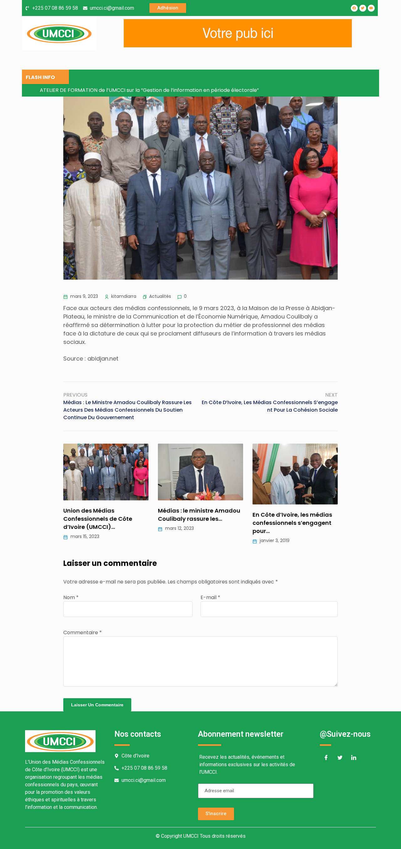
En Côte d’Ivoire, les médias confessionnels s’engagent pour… (223, 523)
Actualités (160, 296)
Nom (71, 597)
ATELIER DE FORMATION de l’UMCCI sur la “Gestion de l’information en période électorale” (149, 90)
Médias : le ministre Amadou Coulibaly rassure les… (130, 515)
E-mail (210, 597)
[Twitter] (340, 758)
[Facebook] (326, 758)
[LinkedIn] (353, 758)
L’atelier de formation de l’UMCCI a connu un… (314, 515)
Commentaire (82, 632)
